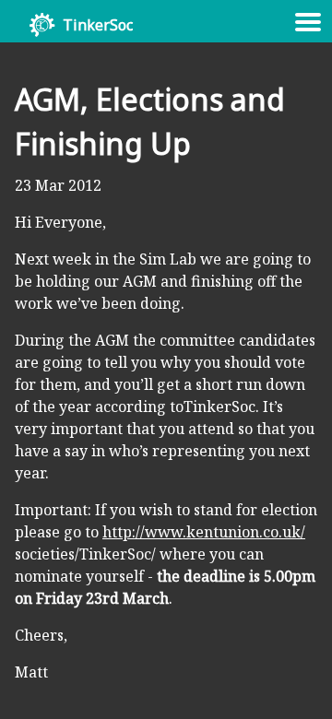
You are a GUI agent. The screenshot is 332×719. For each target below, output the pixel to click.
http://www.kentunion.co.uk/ (203, 532)
